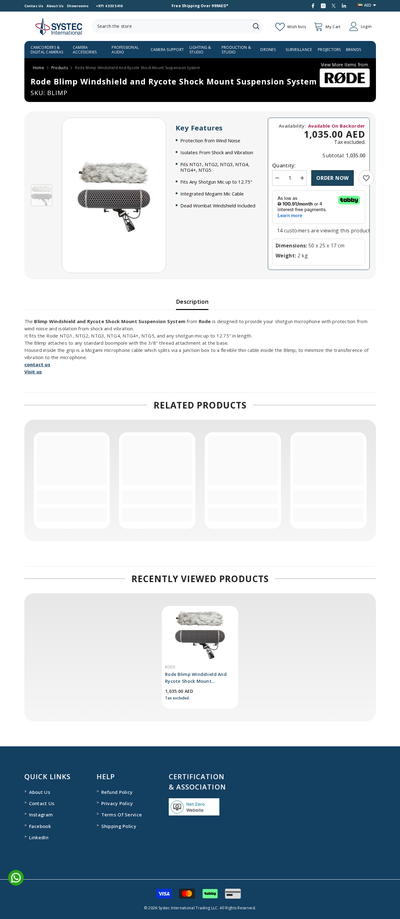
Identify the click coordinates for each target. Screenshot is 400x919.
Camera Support (167, 49)
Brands (353, 49)
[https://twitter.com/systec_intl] (333, 6)
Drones (267, 49)
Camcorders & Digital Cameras (47, 50)
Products (59, 67)
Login (366, 26)
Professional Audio (125, 50)
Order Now (332, 178)
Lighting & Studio (200, 50)
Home (38, 67)
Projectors (329, 49)
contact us (37, 364)
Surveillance (299, 49)
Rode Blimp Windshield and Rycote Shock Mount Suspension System (196, 678)
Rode (170, 667)
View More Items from (344, 65)
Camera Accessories (85, 50)
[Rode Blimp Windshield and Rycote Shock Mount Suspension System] (200, 634)
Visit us (33, 371)
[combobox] (170, 26)
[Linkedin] (344, 6)
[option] (114, 195)
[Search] (177, 26)
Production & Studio (236, 50)
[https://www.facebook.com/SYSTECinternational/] (313, 6)
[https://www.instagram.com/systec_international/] (323, 6)
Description (192, 301)
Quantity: (284, 165)
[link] (366, 178)
